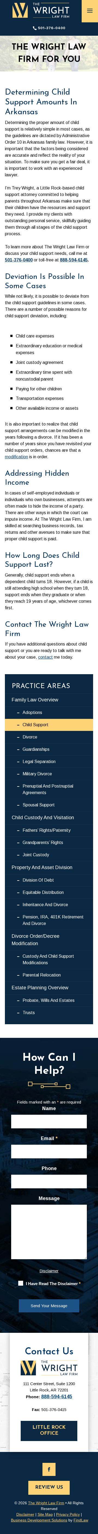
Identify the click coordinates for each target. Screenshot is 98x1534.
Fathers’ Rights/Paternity (47, 830)
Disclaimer (49, 1270)
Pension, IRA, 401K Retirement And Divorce (53, 920)
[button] (89, 10)
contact (45, 657)
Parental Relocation (42, 975)
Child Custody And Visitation (43, 817)
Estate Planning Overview (40, 987)
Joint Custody (36, 854)
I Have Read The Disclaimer (53, 1283)
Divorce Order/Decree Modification (35, 939)
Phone (49, 1168)
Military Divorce (37, 773)
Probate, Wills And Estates (49, 1000)
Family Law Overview (35, 700)
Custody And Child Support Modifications (48, 959)
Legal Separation (39, 761)
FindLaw (81, 1520)
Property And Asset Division (42, 867)
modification (16, 456)
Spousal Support (39, 805)
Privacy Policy (68, 1514)
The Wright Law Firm (46, 1503)
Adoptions (32, 712)
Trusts (29, 1012)
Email (49, 1138)
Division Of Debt (38, 880)
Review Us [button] (49, 1487)
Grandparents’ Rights (43, 842)
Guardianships (36, 749)
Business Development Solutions (39, 1520)
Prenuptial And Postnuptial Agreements (48, 789)
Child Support (35, 724)
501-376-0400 (51, 28)
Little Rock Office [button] (49, 1430)
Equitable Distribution (43, 892)
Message (49, 1198)
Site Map (45, 1514)
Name (49, 1108)
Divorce (30, 737)
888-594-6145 (74, 260)
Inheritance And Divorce (45, 904)
